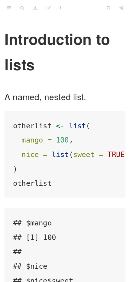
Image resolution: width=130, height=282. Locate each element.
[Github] (108, 7)
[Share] (121, 7)
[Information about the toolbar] (60, 7)
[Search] (22, 7)
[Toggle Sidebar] (9, 7)
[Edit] (48, 7)
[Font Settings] (35, 7)
